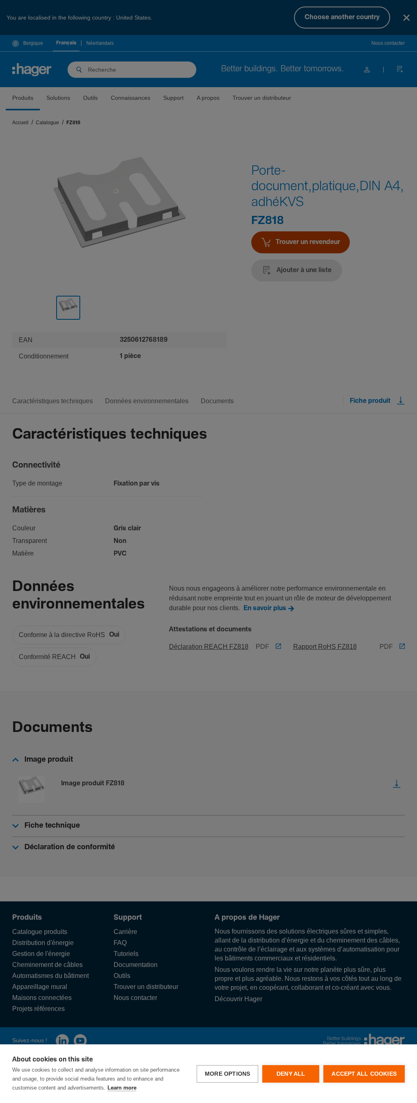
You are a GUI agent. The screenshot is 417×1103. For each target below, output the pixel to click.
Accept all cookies (364, 1074)
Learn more (122, 1088)
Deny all (291, 1074)
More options (227, 1074)
